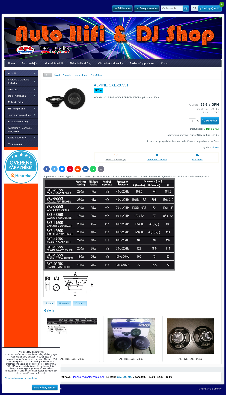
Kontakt (165, 63)
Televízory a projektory (19, 115)
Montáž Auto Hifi (54, 63)
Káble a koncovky (17, 137)
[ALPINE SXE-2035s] (65, 108)
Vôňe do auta (15, 144)
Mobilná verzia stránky (210, 388)
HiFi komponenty (16, 108)
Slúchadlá (13, 89)
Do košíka (211, 120)
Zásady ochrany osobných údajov (21, 378)
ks (198, 120)
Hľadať (186, 8)
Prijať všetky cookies (45, 388)
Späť (47, 75)
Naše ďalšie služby (80, 63)
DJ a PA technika (17, 96)
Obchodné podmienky (110, 63)
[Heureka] (21, 182)
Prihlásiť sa (124, 8)
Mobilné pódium (16, 102)
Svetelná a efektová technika (18, 81)
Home (11, 63)
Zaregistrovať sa (148, 8)
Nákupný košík (212, 8)
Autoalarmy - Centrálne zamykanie (20, 130)
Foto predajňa (30, 63)
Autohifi (12, 73)
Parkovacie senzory (18, 121)
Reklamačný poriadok (142, 63)
